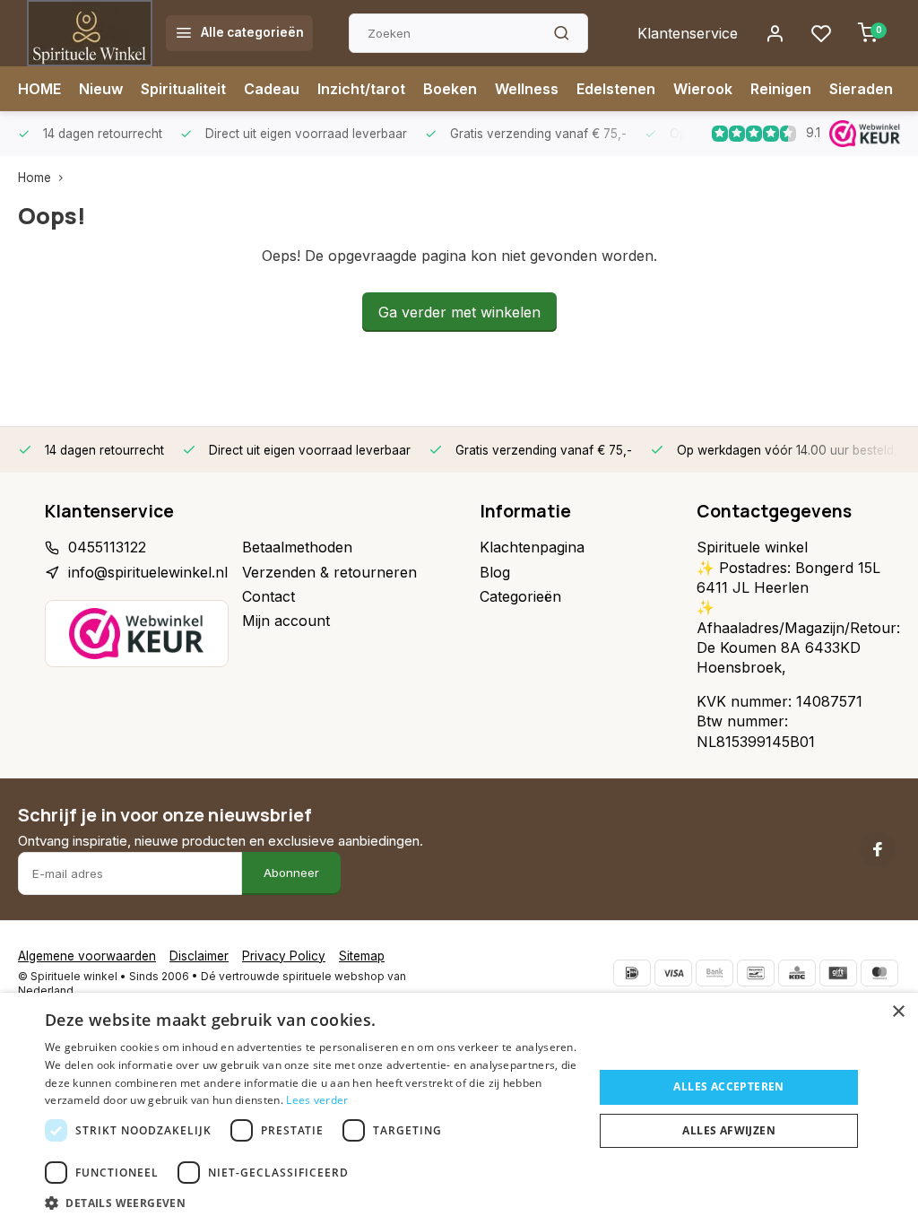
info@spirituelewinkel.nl (148, 572)
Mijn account (286, 621)
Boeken (450, 89)
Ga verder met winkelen (459, 312)
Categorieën (520, 596)
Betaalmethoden (297, 547)
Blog (495, 572)
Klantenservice (687, 33)
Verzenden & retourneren (329, 572)
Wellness (527, 89)
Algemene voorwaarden (87, 956)
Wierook (702, 89)
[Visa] (673, 973)
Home (34, 177)
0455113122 (107, 547)
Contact (268, 596)
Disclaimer (199, 956)
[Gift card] (838, 973)
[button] (311, 1203)
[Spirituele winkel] (89, 33)
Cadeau (271, 89)
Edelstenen (615, 89)
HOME (39, 89)
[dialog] (459, 1109)
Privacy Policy (283, 956)
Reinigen (780, 89)
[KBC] (797, 973)
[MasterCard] (879, 973)
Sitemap (362, 956)
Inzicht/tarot (361, 89)
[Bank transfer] (714, 973)
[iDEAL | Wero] (632, 973)
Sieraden (861, 89)
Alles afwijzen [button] (728, 1130)
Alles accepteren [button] (728, 1086)
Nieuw (101, 89)
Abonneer (291, 872)
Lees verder (317, 1100)
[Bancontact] (756, 973)
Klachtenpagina (532, 547)
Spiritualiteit (183, 89)
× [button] (898, 1012)
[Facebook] (878, 849)
